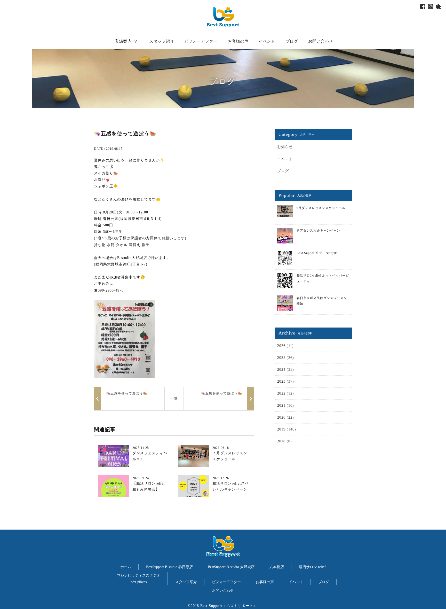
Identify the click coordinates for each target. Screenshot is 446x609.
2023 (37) (285, 381)
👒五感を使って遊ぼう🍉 (221, 393)
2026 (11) (285, 346)
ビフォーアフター (200, 41)
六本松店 (276, 567)
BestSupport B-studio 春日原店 (169, 567)
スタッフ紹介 (161, 41)
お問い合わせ (320, 41)
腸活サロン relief (312, 567)
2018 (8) (284, 441)
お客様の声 (238, 41)
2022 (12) (285, 393)
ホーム (125, 567)
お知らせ (285, 147)
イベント (267, 41)
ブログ (291, 41)
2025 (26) (285, 358)
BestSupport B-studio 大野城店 (231, 567)
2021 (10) (285, 405)
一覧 (174, 398)
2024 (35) (285, 370)
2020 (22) (285, 417)
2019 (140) (286, 429)
